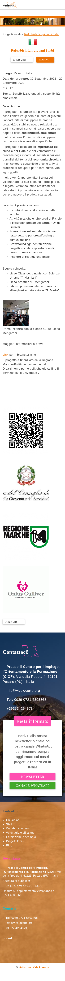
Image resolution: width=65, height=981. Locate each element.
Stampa (43, 59)
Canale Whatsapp (33, 785)
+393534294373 (20, 708)
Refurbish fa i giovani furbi (41, 34)
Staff (9, 824)
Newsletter (32, 777)
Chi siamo (12, 820)
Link (5, 354)
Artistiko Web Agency (34, 967)
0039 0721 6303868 (30, 700)
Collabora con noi (17, 828)
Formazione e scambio (21, 837)
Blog (9, 845)
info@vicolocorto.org (23, 690)
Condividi (20, 60)
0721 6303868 (12, 895)
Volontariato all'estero (20, 832)
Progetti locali (12, 34)
